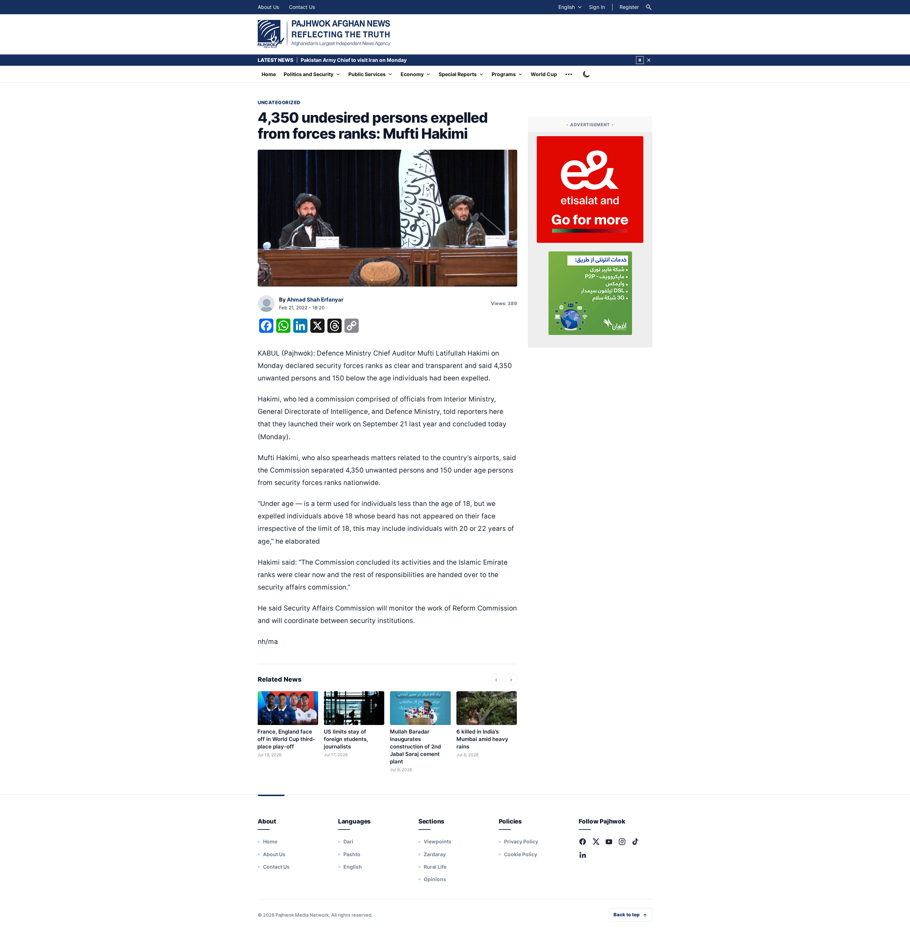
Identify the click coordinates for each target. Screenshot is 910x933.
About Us (268, 7)
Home (269, 74)
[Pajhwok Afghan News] (324, 34)
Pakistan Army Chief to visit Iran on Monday (354, 60)
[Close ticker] (648, 60)
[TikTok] (635, 842)
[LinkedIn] (583, 855)
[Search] (648, 7)
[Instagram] (622, 842)
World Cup (544, 74)
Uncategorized (279, 102)
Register (629, 7)
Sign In (597, 7)
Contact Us (302, 7)
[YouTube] (609, 842)
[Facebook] (583, 842)
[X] (596, 842)
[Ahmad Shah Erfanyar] (266, 304)
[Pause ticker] (640, 60)
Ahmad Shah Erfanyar (315, 299)
